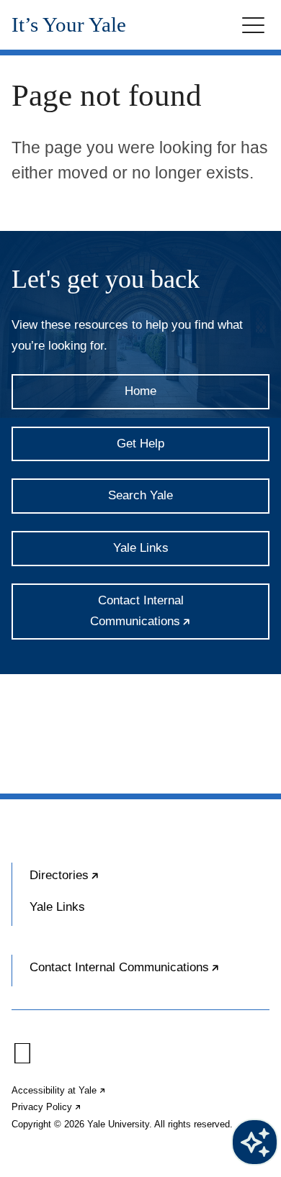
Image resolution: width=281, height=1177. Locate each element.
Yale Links (141, 548)
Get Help (140, 443)
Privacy (47, 1106)
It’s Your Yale (69, 24)
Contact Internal (179, 617)
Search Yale (140, 495)
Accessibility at (59, 1090)
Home (140, 391)
